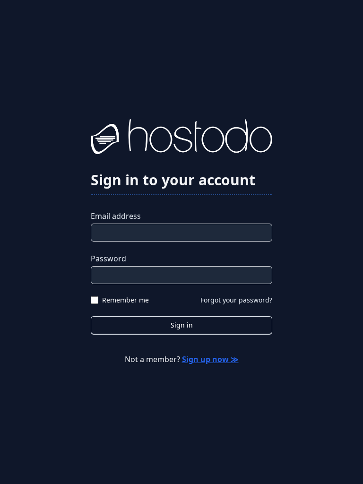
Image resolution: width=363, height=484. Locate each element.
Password (108, 258)
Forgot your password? (236, 299)
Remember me (125, 299)
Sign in (182, 324)
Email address (116, 216)
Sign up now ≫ (210, 359)
